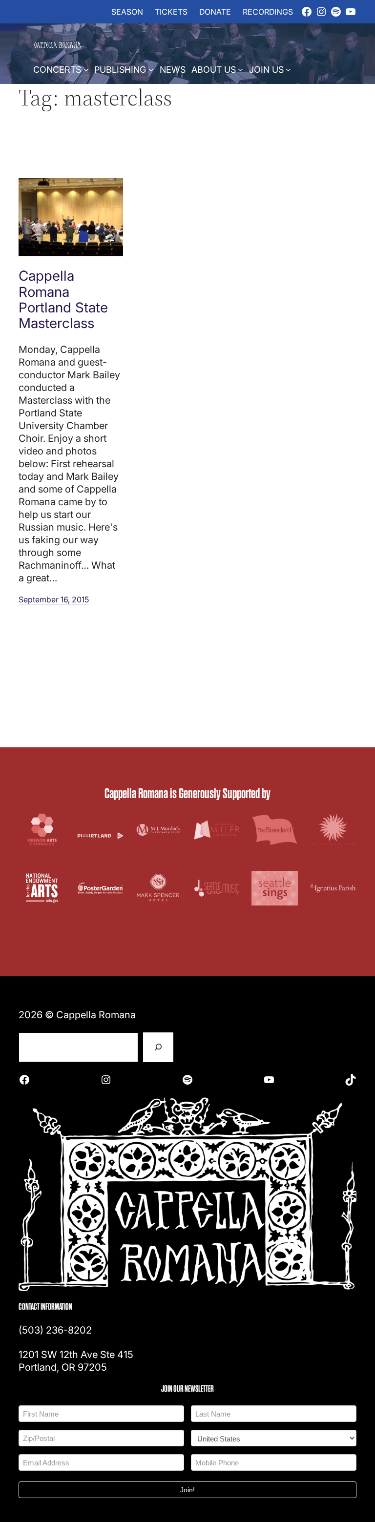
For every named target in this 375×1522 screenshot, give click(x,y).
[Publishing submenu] (151, 69)
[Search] (158, 1047)
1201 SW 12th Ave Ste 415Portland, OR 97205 (76, 1360)
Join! (187, 1490)
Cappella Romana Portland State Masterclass (63, 298)
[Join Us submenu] (288, 69)
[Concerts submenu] (86, 69)
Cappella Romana (96, 1014)
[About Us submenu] (240, 69)
